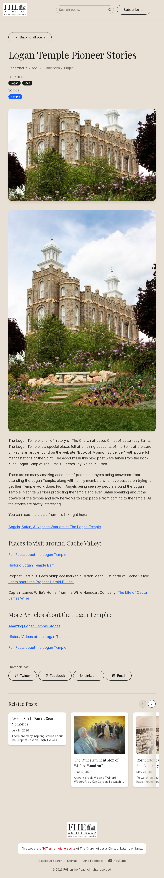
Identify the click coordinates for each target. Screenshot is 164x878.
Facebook (57, 676)
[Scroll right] (152, 704)
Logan (14, 82)
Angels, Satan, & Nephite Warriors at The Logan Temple (54, 527)
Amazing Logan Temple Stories (34, 626)
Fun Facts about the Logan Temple (37, 555)
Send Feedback (93, 860)
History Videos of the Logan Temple (38, 637)
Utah (27, 82)
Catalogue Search (50, 860)
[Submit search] (110, 9)
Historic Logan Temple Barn (31, 565)
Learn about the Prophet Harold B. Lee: (41, 582)
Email (121, 676)
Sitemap (72, 860)
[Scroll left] (142, 704)
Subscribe (131, 10)
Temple (15, 96)
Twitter (25, 676)
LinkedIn (91, 676)
